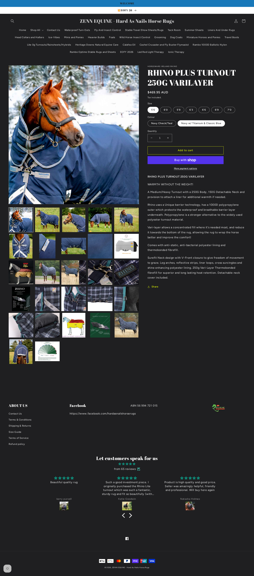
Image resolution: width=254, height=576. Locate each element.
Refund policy (17, 444)
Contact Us (15, 413)
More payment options (185, 168)
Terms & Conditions (20, 419)
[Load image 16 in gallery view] (21, 299)
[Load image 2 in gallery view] (47, 220)
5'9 (179, 109)
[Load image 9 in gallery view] (100, 246)
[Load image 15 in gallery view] (126, 272)
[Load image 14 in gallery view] (100, 272)
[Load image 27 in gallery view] (47, 351)
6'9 (217, 109)
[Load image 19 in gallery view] (100, 299)
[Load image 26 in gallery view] (21, 351)
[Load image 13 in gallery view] (73, 272)
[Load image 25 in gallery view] (126, 325)
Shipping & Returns (20, 425)
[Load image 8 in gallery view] (73, 246)
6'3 (191, 109)
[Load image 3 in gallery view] (73, 220)
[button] (12, 21)
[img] (127, 464)
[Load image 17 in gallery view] (47, 299)
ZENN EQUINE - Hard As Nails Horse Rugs (131, 567)
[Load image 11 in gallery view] (21, 272)
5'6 (153, 109)
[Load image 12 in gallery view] (47, 272)
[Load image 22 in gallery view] (47, 325)
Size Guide (15, 432)
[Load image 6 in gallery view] (21, 246)
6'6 (204, 109)
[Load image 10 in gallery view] (126, 246)
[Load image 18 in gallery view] (73, 299)
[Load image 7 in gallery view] (47, 246)
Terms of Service (19, 438)
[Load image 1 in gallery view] (21, 220)
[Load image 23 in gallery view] (73, 325)
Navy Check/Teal (161, 123)
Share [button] (155, 286)
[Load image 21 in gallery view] (21, 325)
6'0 (166, 109)
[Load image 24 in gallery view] (100, 325)
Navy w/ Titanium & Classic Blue (201, 123)
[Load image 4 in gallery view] (100, 220)
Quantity (152, 131)
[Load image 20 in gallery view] (126, 299)
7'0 (230, 109)
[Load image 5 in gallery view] (126, 220)
